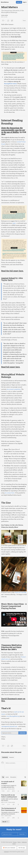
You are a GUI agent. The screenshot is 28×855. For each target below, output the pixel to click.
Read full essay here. (10, 367)
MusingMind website (10, 84)
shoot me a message (20, 592)
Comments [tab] (5, 757)
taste (14, 223)
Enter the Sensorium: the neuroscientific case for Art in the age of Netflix (13, 130)
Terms (19, 842)
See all (4, 821)
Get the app (22, 847)
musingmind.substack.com (9, 726)
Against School (8, 278)
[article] (14, 786)
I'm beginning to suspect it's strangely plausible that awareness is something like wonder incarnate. (8, 786)
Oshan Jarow (4, 15)
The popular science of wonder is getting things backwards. (10, 813)
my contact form (9, 493)
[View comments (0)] (8, 20)
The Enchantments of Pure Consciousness (8, 809)
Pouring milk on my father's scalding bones (9, 796)
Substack (6, 851)
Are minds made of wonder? (7, 782)
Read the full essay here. (12, 271)
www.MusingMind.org (12, 716)
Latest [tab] (7, 777)
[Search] (25, 777)
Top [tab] (3, 777)
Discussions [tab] (13, 777)
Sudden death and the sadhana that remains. (9, 799)
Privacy (15, 842)
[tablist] (8, 757)
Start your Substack (10, 847)
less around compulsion (14, 389)
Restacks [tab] (11, 757)
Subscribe (19, 2)
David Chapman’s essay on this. (13, 699)
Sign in (24, 2)
